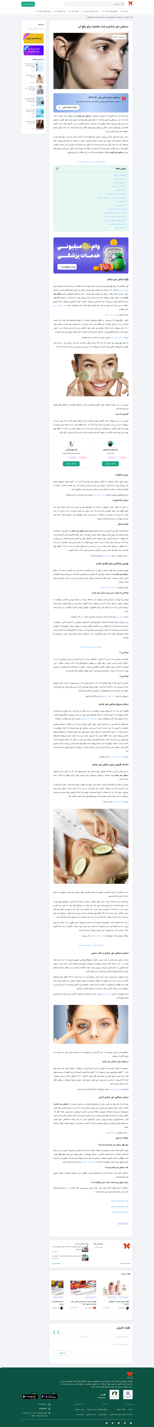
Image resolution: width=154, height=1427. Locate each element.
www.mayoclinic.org (119, 1206)
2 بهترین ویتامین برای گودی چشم (116, 194)
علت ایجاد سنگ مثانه (108, 587)
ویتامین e (120, 616)
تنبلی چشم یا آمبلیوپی (89, 718)
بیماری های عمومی (111, 17)
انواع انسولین (111, 1132)
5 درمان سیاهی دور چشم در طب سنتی (115, 216)
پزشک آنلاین (106, 994)
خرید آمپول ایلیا (115, 1089)
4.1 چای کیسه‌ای (120, 190)
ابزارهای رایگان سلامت (111, 11)
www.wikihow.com (120, 1212)
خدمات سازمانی (91, 1414)
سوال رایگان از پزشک (45, 11)
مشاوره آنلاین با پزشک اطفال (91, 647)
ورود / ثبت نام (28, 4)
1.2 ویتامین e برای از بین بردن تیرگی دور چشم (111, 198)
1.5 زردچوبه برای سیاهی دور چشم (115, 220)
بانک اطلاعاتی (61, 11)
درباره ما (130, 1409)
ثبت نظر (62, 1353)
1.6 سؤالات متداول (120, 228)
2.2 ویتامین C (121, 201)
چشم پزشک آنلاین (89, 1162)
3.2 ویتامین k (121, 205)
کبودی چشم (123, 290)
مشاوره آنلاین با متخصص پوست (90, 945)
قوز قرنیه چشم (118, 801)
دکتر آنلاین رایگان (97, 935)
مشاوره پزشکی (103, 1414)
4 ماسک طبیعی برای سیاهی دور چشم (115, 213)
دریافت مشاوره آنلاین (69, 107)
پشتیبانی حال (98, 1244)
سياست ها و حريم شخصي (117, 1414)
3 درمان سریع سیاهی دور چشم (117, 209)
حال (132, 17)
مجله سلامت (75, 11)
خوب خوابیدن (61, 305)
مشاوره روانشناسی (102, 1409)
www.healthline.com (119, 1201)
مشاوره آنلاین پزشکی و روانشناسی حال (90, 161)
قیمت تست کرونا (111, 314)
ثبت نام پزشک (91, 1409)
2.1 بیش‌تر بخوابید (119, 183)
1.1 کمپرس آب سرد (120, 179)
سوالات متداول (121, 1409)
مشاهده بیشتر (56, 1264)
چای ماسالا (107, 555)
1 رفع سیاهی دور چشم (120, 175)
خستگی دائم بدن (117, 337)
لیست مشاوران (79, 1409)
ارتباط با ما (129, 1414)
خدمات (125, 11)
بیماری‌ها (120, 17)
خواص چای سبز (118, 756)
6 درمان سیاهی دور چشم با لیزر (117, 224)
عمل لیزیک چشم (109, 696)
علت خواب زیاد (99, 495)
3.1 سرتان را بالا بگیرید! (118, 186)
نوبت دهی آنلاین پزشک (91, 11)
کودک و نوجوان (112, 1297)
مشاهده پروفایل (110, 464)
